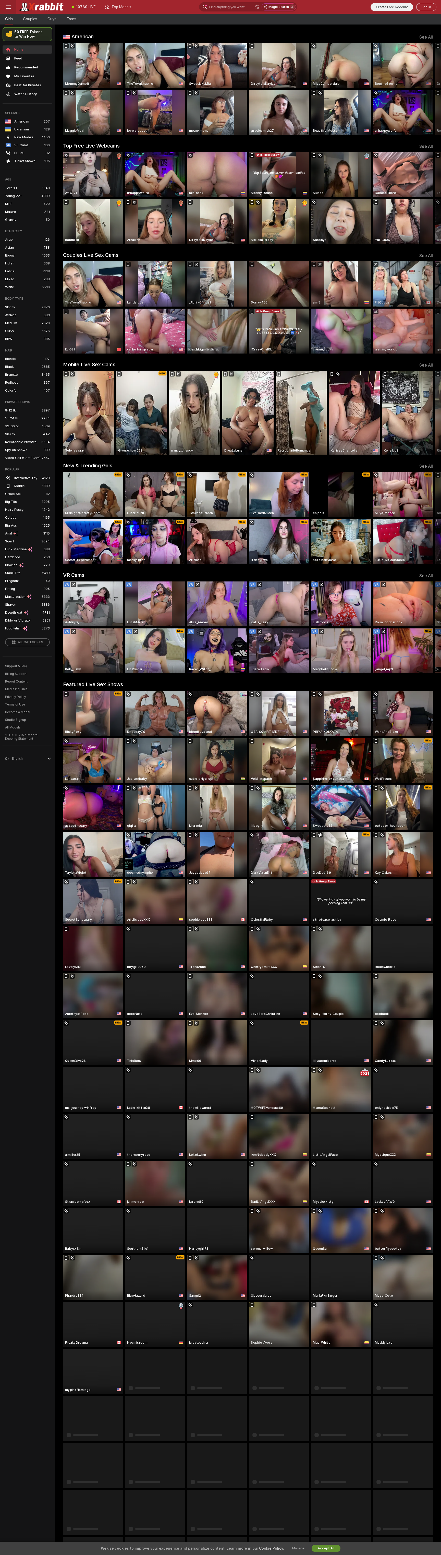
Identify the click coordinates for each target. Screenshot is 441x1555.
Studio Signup (15, 720)
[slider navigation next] (428, 89)
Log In (426, 7)
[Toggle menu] (8, 7)
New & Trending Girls (87, 466)
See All (426, 37)
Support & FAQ (16, 666)
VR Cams (73, 575)
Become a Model (17, 712)
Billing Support (16, 674)
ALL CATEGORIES (30, 642)
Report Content (16, 681)
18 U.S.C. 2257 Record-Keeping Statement (22, 736)
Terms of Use (15, 704)
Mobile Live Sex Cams (89, 364)
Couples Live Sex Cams (90, 255)
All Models (13, 727)
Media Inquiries (16, 689)
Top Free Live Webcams (91, 146)
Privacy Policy (15, 697)
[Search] (257, 6)
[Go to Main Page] (41, 7)
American (82, 36)
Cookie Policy (271, 1548)
